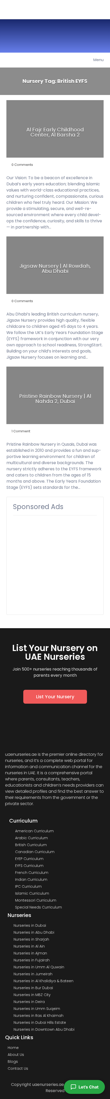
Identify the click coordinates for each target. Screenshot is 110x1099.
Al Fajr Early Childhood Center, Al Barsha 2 (55, 132)
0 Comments (22, 164)
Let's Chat (88, 1087)
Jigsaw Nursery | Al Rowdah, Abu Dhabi (55, 268)
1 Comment (21, 431)
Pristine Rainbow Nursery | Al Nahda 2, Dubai (55, 399)
